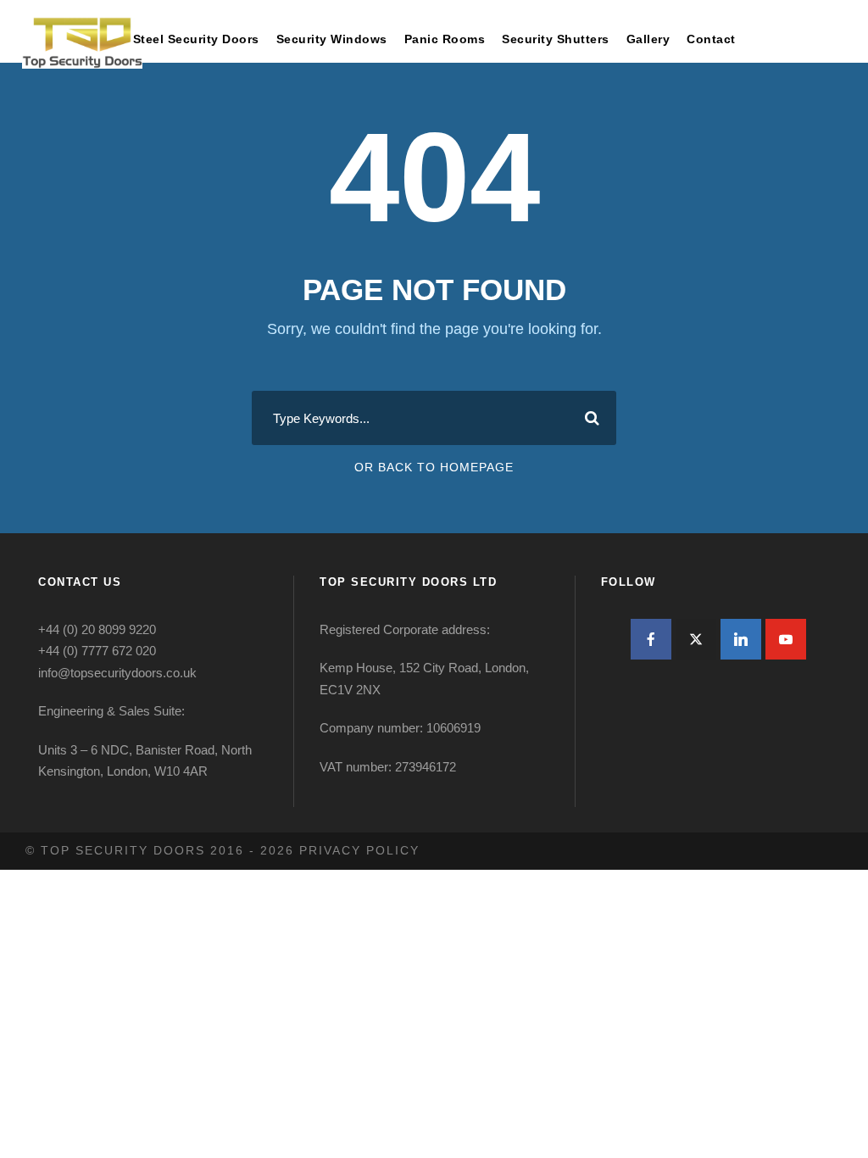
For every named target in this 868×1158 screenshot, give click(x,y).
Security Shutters (555, 39)
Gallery (648, 39)
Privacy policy (359, 850)
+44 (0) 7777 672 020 (97, 650)
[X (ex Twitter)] (696, 639)
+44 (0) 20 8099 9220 (97, 629)
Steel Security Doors (196, 39)
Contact (711, 39)
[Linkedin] (741, 639)
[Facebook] (651, 639)
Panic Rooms (445, 39)
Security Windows (331, 39)
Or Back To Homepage (434, 467)
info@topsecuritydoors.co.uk (117, 672)
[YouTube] (785, 639)
